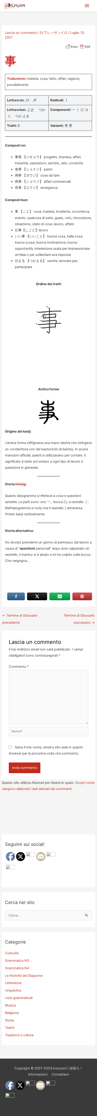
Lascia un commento (21, 33)
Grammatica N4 (17, 968)
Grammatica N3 (17, 961)
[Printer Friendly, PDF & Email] (78, 46)
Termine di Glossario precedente (19, 616)
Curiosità (11, 953)
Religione (12, 1013)
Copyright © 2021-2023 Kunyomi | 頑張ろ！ (48, 1068)
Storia (9, 1020)
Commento (19, 667)
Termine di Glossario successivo (79, 616)
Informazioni (37, 1074)
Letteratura (13, 983)
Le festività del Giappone (24, 976)
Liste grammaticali (18, 998)
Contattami (60, 1074)
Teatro (10, 1028)
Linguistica (13, 990)
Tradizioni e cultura (19, 1035)
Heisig (20, 484)
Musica (10, 1005)
